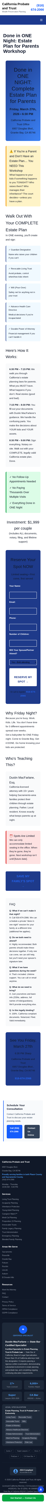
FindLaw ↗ (15, 1456)
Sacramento (7, 1252)
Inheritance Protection (11, 1207)
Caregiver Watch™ (9, 1214)
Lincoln (5, 1270)
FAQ (4, 1293)
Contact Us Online (31, 1131)
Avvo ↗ (37, 1451)
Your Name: (15, 586)
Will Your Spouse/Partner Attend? (21, 652)
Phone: (12, 618)
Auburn (5, 1274)
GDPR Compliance (10, 1313)
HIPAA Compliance (9, 1309)
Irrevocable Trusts (9, 1225)
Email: (12, 602)
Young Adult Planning (10, 1210)
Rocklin (5, 1266)
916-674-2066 (23, 1078)
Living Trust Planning (10, 1199)
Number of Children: (19, 634)
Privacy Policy (8, 1302)
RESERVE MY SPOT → (23, 679)
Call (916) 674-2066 (14, 1130)
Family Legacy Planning (11, 1228)
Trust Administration (10, 1232)
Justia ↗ (9, 1451)
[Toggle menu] (41, 20)
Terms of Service (9, 1306)
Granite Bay (7, 1259)
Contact (5, 1297)
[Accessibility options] (41, 1489)
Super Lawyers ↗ (23, 1451)
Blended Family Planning (12, 1239)
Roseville (5, 1255)
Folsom (5, 1263)
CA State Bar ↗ (29, 1456)
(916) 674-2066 (8, 1180)
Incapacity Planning (10, 1203)
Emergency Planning (10, 1236)
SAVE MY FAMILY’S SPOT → (23, 881)
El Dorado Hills (8, 1277)
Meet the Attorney (9, 1290)
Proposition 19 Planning (11, 1221)
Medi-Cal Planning (9, 1218)
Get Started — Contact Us (23, 1498)
